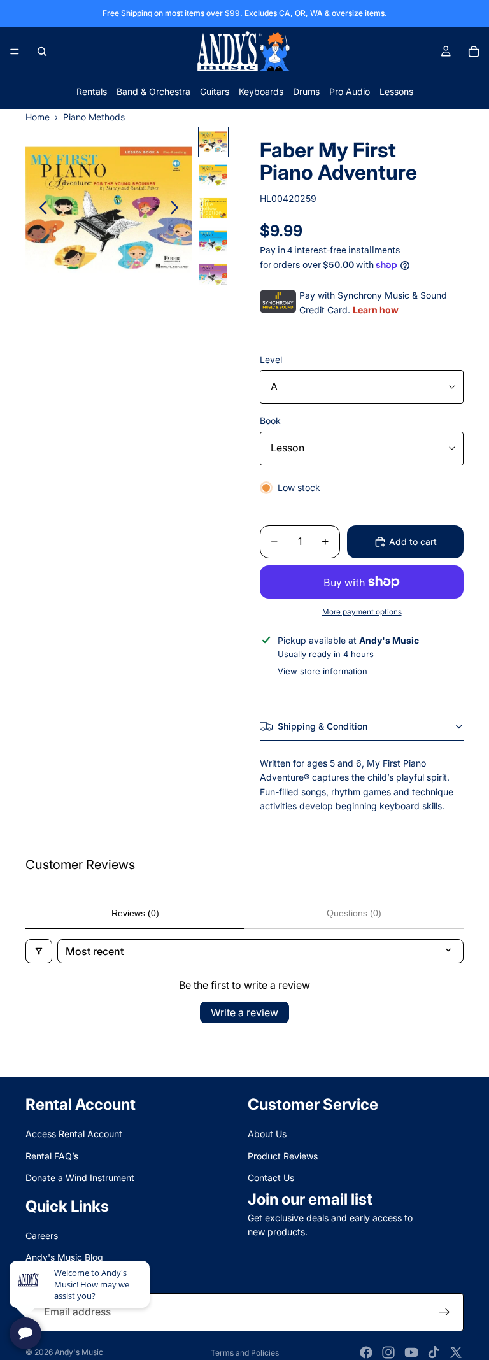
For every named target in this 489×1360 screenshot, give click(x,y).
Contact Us (271, 1177)
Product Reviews (283, 1156)
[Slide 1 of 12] (213, 142)
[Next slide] (178, 210)
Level (271, 359)
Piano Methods (94, 116)
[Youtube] (411, 1352)
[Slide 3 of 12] (213, 208)
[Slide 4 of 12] (213, 241)
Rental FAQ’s (51, 1156)
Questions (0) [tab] (354, 913)
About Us (267, 1133)
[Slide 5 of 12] (213, 274)
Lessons (396, 91)
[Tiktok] (433, 1352)
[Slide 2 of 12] (213, 175)
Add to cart (413, 541)
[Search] (42, 52)
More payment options (362, 611)
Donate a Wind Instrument (79, 1177)
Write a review (244, 1012)
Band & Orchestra (153, 91)
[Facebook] (366, 1352)
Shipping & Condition (322, 726)
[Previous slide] (39, 210)
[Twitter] (456, 1352)
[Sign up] (444, 1312)
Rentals (91, 91)
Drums (306, 91)
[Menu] (14, 51)
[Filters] (38, 951)
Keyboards (261, 91)
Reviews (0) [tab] (135, 913)
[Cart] (474, 52)
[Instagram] (388, 1352)
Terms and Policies (245, 1352)
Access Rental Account (73, 1133)
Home (37, 116)
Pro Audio (349, 91)
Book (270, 420)
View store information (322, 671)
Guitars (214, 91)
